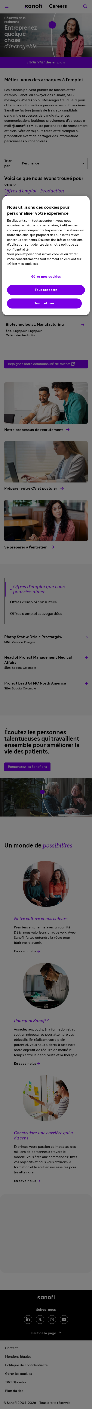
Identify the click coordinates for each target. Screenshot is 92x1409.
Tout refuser (44, 303)
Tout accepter (46, 290)
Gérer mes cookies (46, 276)
